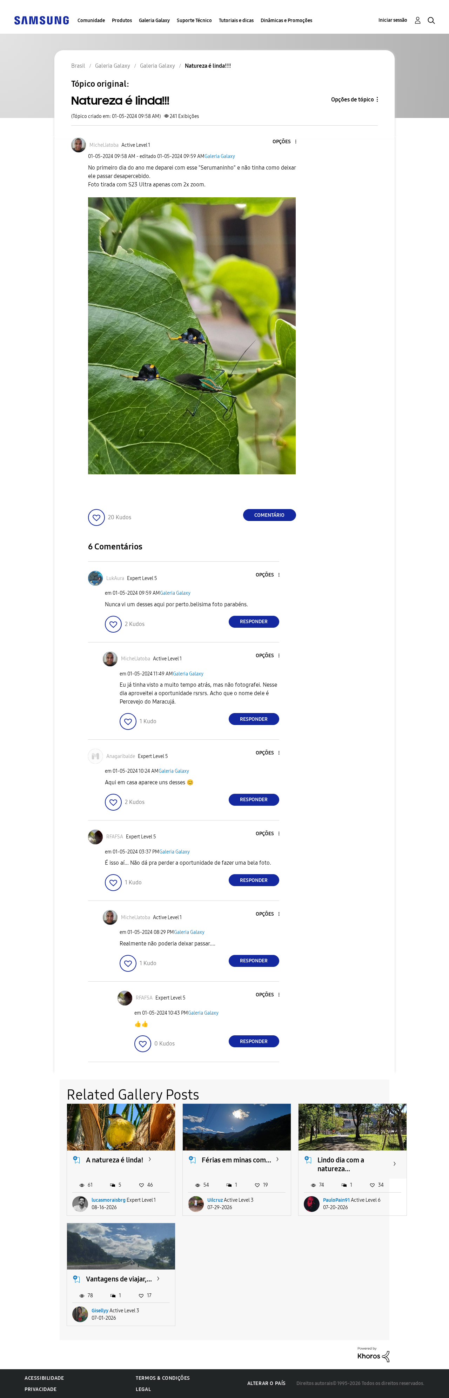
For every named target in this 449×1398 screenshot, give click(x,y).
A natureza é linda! (114, 1160)
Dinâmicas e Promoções (286, 21)
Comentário (269, 515)
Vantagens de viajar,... (119, 1279)
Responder (254, 622)
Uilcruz (215, 1200)
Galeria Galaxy (154, 21)
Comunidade (91, 21)
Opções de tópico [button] (352, 99)
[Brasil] (41, 20)
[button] (284, 142)
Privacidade (41, 1389)
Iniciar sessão (392, 20)
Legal (143, 1389)
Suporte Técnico (194, 21)
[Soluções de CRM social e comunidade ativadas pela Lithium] (373, 1354)
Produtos (122, 21)
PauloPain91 (336, 1200)
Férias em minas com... (236, 1160)
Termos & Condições (163, 1378)
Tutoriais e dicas (236, 21)
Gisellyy (100, 1311)
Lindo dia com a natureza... (340, 1164)
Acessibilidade (44, 1378)
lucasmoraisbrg (109, 1200)
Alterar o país (266, 1383)
